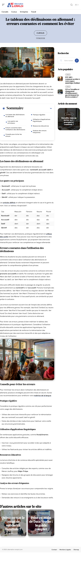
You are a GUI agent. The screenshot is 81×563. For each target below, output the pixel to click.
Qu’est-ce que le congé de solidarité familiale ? (13, 523)
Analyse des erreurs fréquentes (39, 131)
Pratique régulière (39, 115)
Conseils (13, 513)
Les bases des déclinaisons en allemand (14, 115)
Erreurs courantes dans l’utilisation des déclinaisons (15, 129)
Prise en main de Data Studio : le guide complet (41, 523)
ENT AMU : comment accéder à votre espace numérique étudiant (72, 80)
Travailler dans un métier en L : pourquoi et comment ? (68, 121)
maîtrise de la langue (42, 395)
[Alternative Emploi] (15, 5)
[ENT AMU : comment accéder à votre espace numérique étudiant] (60, 79)
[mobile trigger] (4, 5)
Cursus (40, 33)
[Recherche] (71, 4)
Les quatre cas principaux (13, 122)
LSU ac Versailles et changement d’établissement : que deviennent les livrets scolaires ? (72, 93)
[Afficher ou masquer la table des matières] (37, 108)
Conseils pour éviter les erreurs (13, 135)
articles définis (9, 203)
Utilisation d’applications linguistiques (41, 120)
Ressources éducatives (41, 126)
